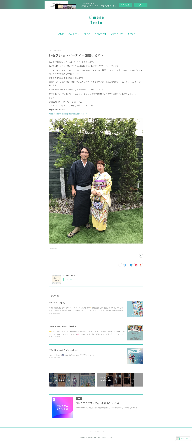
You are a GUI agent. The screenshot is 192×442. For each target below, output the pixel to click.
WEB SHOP (117, 34)
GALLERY (73, 34)
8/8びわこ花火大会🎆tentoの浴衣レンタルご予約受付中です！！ (73, 355)
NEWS (131, 34)
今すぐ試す (125, 4)
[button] (60, 34)
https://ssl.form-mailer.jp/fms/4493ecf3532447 (68, 113)
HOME (60, 34)
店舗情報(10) (53, 249)
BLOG (87, 34)
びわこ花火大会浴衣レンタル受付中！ (64, 350)
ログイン (141, 4)
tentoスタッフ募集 (57, 302)
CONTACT (100, 34)
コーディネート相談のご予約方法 (62, 326)
